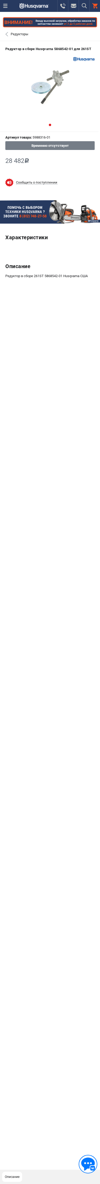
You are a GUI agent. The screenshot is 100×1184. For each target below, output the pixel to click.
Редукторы (19, 34)
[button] (50, 125)
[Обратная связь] (88, 1164)
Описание (12, 1177)
